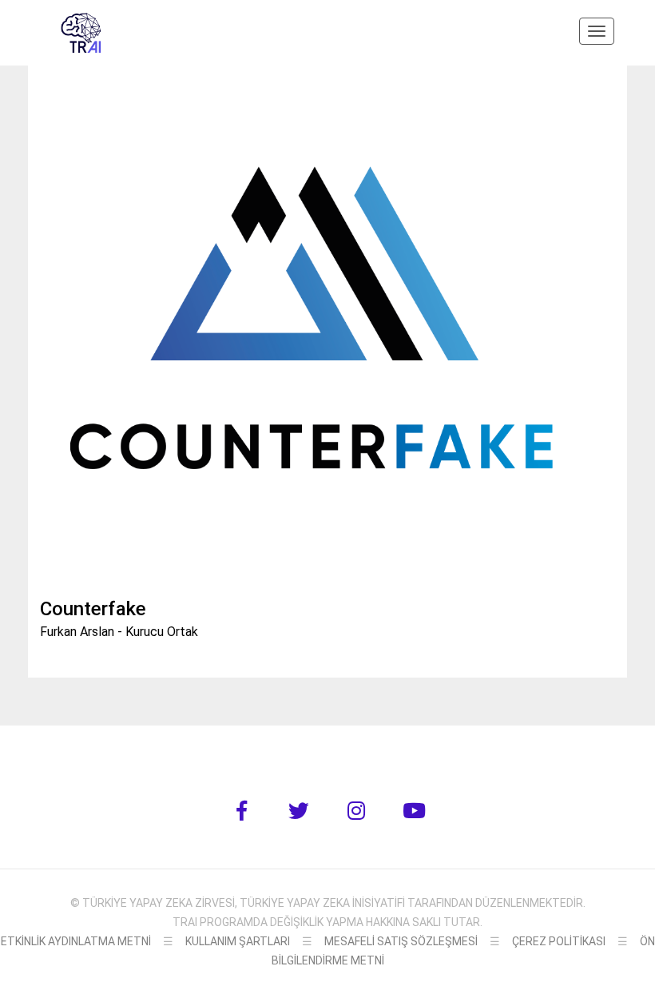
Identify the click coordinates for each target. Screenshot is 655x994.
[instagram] (356, 811)
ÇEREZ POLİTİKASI (558, 941)
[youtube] (413, 811)
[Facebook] (241, 811)
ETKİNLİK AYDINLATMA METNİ (76, 941)
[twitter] (298, 811)
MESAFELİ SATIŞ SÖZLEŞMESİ (401, 941)
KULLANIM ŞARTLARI (237, 941)
